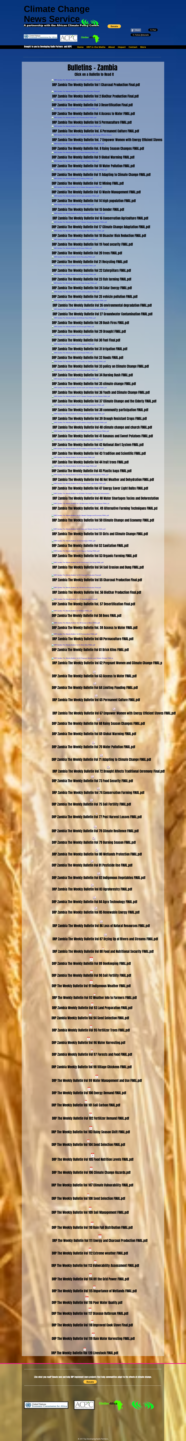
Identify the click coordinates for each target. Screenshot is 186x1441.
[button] (114, 26)
